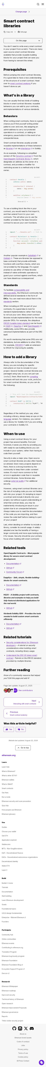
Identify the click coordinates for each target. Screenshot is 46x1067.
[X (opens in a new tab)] (26, 1028)
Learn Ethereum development (13, 900)
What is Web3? (7, 784)
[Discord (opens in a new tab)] (32, 1028)
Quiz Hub (5, 806)
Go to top (25, 748)
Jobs (23, 1045)
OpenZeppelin (34, 326)
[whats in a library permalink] (3, 95)
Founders (5, 922)
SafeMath (33, 255)
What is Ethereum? (8, 771)
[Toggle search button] (38, 4)
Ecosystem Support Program (13, 969)
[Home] (3, 4)
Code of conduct (23, 1042)
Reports (5, 1016)
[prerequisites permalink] (3, 69)
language (7, 419)
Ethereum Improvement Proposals (14, 1008)
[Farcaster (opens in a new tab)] (20, 1028)
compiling (34, 376)
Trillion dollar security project (12, 1021)
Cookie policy (23, 1057)
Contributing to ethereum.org (12, 947)
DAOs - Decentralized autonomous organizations (20, 857)
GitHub (10, 568)
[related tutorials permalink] (3, 637)
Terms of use (23, 1053)
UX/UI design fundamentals (12, 913)
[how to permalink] (3, 357)
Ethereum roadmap (9, 991)
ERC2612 (20, 345)
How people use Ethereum (11, 810)
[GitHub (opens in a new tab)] (14, 1028)
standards (8, 301)
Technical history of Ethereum (13, 999)
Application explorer (9, 840)
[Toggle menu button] (42, 4)
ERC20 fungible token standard (17, 323)
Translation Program (9, 952)
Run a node (6, 797)
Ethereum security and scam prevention (16, 801)
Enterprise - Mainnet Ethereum (14, 917)
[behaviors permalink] (3, 116)
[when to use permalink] (3, 434)
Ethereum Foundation (9, 960)
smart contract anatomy (20, 83)
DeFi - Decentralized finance (12, 853)
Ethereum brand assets (23, 1038)
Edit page (22, 32)
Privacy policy (23, 1049)
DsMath (8, 258)
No (22, 729)
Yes (10, 729)
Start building (6, 896)
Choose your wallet (9, 831)
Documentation (13, 563)
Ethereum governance (10, 1012)
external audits (18, 481)
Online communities (9, 939)
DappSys (18, 326)
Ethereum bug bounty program (13, 956)
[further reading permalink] (3, 670)
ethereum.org (9, 755)
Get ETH (5, 836)
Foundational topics (9, 909)
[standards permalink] (3, 285)
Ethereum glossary (8, 814)
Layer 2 (4, 870)
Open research (7, 1003)
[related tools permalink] (3, 548)
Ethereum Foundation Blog (12, 965)
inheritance (26, 148)
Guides (4, 827)
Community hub (7, 935)
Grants (4, 904)
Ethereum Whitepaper (10, 986)
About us (23, 1034)
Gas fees (5, 793)
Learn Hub (5, 767)
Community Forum (15, 572)
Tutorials (5, 887)
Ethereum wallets (8, 780)
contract (24, 156)
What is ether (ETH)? (9, 775)
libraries (10, 148)
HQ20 (9, 326)
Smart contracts (7, 788)
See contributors (25, 690)
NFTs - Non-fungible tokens (12, 849)
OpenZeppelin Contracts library (18, 159)
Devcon (5, 973)
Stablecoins (6, 844)
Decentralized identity (10, 861)
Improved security (8, 995)
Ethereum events (8, 943)
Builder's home (7, 883)
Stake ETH (6, 866)
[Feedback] (41, 1062)
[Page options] (15, 32)
